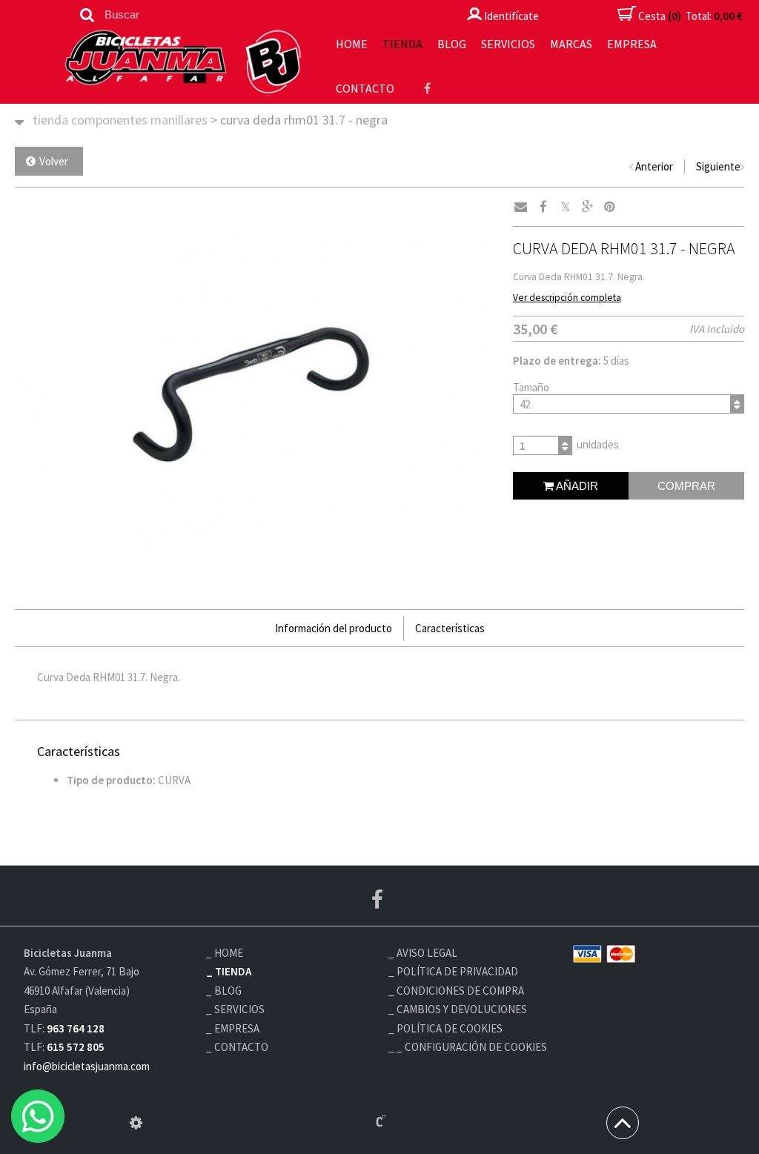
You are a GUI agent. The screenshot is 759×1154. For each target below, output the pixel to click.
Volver (53, 161)
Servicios (508, 43)
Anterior (654, 166)
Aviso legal (427, 953)
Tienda (402, 43)
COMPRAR (686, 486)
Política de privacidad (457, 971)
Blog (451, 43)
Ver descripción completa (567, 297)
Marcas (571, 43)
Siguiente (718, 166)
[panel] (136, 1123)
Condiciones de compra (460, 991)
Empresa (632, 43)
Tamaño (531, 387)
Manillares (179, 119)
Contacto (365, 88)
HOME (352, 43)
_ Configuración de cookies (472, 1047)
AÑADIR (576, 486)
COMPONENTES (109, 119)
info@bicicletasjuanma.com (87, 1066)
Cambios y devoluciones (462, 1009)
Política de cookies (450, 1028)
